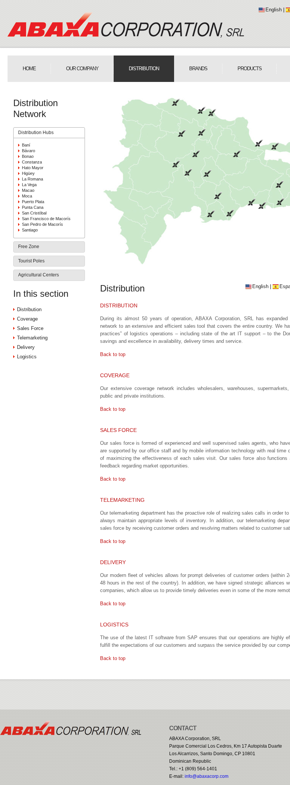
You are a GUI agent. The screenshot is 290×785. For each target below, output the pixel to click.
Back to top (112, 354)
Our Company (82, 68)
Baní (26, 145)
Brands (198, 68)
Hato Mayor (32, 167)
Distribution (144, 68)
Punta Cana (32, 207)
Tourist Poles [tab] (31, 261)
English (273, 9)
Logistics (27, 356)
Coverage (27, 319)
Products (250, 68)
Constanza (32, 162)
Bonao (28, 156)
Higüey (28, 173)
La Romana (32, 179)
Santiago (30, 230)
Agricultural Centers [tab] (38, 275)
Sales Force (30, 328)
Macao (28, 190)
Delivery (26, 347)
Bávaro (28, 150)
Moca (27, 196)
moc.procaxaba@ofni (206, 776)
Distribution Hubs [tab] (36, 132)
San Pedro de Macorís (42, 224)
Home (29, 68)
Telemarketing (32, 338)
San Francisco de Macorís (46, 218)
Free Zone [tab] (28, 246)
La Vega (29, 184)
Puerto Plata (33, 201)
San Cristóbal (34, 213)
